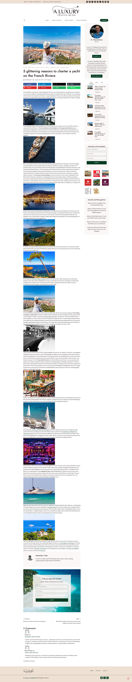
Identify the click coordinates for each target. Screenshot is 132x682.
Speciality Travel (55, 67)
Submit (52, 600)
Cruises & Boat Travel (29, 67)
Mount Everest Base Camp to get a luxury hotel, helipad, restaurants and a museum (68, 621)
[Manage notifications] (128, 678)
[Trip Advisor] (100, 2)
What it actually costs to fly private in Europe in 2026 (100, 88)
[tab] (91, 82)
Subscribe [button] (104, 20)
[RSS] (108, 2)
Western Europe (64, 67)
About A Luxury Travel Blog (32, 2)
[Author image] (24, 79)
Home (91, 675)
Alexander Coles (30, 80)
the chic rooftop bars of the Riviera (41, 430)
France (42, 67)
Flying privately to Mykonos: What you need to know (100, 125)
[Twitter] (92, 2)
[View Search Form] (24, 20)
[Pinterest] (98, 2)
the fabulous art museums (67, 543)
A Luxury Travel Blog (72, 548)
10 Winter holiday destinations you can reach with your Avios (100, 107)
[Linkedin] (95, 2)
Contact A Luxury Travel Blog (52, 2)
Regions (47, 67)
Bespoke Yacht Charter (40, 548)
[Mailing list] (87, 2)
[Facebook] (90, 2)
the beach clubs (52, 507)
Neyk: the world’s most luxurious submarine (34, 620)
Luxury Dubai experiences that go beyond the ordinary (100, 116)
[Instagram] (103, 2)
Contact (98, 675)
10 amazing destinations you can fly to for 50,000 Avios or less (100, 98)
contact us (42, 550)
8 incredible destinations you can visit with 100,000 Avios (100, 134)
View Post (97, 92)
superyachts (48, 316)
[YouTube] (105, 2)
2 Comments (48, 80)
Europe (37, 67)
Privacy (105, 675)
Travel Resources (81, 20)
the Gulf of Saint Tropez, (38, 279)
